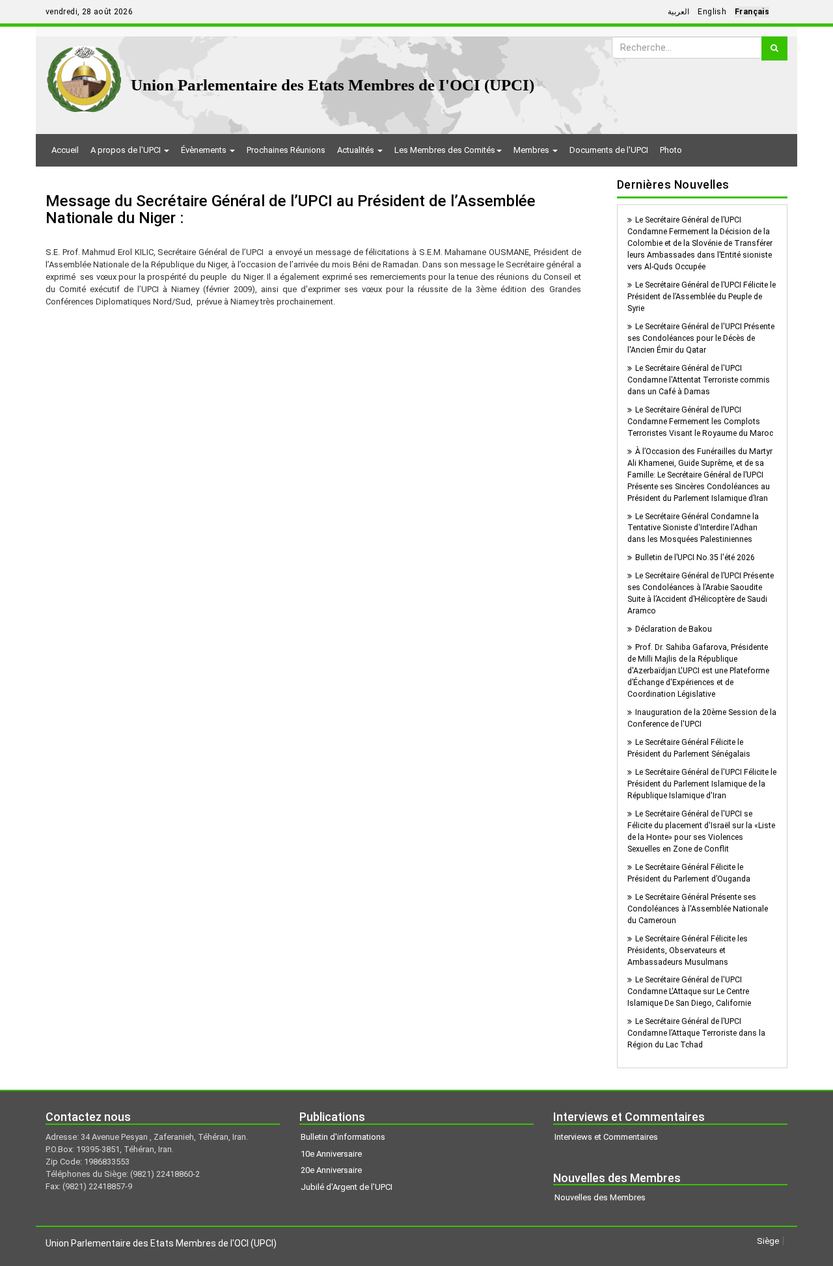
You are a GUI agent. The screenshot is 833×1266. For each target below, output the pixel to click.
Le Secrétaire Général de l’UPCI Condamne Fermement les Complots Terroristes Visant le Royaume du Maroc (700, 421)
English (712, 11)
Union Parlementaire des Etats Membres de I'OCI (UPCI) (332, 85)
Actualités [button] (356, 150)
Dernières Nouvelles (673, 184)
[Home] (84, 74)
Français (752, 11)
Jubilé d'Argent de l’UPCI (346, 1187)
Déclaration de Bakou (673, 629)
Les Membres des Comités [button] (444, 150)
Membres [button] (532, 150)
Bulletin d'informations (343, 1137)
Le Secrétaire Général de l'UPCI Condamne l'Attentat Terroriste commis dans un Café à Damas (698, 380)
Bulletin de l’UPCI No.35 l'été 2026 (695, 557)
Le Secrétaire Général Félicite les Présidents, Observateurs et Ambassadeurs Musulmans (687, 950)
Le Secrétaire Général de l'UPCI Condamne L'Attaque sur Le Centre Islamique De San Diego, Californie (689, 991)
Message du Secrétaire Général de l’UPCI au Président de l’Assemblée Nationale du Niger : (291, 209)
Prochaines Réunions (286, 150)
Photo (671, 150)
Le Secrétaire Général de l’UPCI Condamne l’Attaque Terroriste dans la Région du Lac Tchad (696, 1033)
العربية (678, 11)
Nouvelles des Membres (600, 1197)
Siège (768, 1241)
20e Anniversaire (331, 1170)
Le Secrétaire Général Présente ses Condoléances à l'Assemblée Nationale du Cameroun (697, 909)
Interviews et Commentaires (606, 1137)
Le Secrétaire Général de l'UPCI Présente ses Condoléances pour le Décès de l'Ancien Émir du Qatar (700, 338)
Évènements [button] (204, 150)
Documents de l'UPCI (608, 150)
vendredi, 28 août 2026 (89, 11)
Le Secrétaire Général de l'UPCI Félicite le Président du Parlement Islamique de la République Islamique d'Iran (701, 784)
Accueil (65, 150)
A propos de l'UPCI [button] (126, 150)
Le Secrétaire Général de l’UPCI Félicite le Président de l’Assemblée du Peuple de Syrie (701, 296)
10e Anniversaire (331, 1154)
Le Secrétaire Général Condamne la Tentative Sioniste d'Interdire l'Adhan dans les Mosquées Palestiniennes (693, 528)
